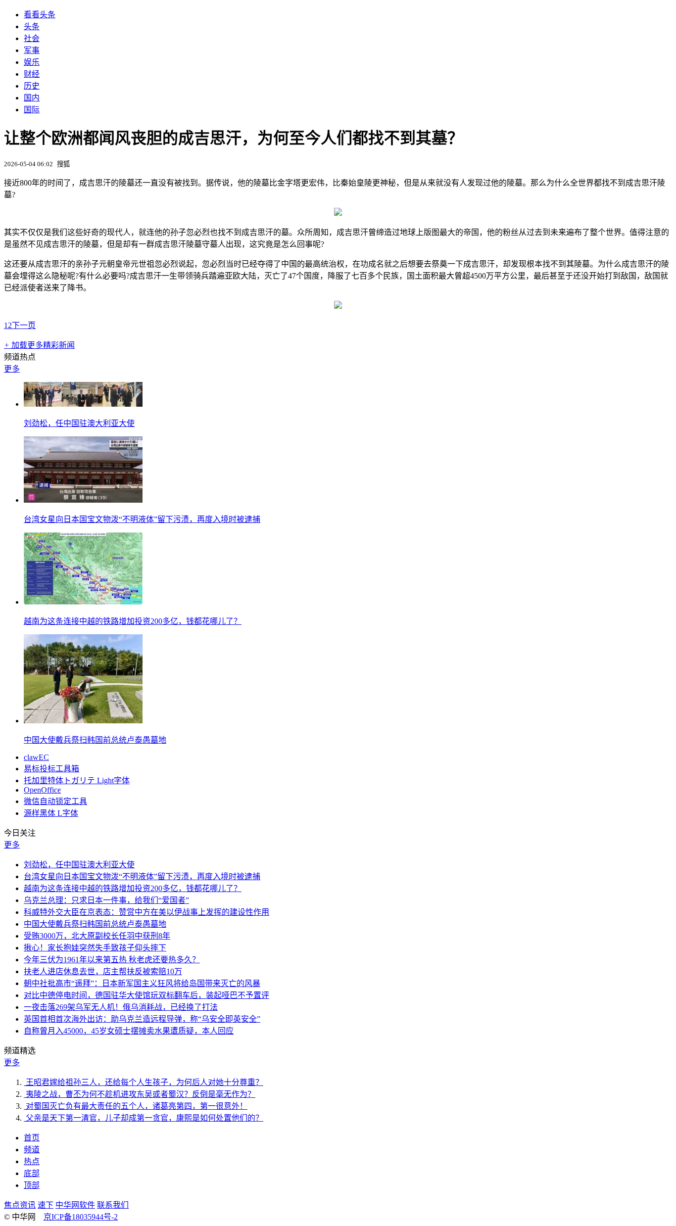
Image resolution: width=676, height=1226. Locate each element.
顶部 (32, 1185)
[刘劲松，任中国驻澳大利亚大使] (83, 404)
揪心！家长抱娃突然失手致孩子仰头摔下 (95, 947)
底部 (32, 1173)
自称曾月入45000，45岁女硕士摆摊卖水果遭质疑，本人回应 (129, 1031)
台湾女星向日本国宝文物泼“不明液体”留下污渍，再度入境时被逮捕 (142, 519)
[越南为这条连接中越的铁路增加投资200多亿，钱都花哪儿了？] (83, 602)
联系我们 (113, 1205)
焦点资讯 (20, 1205)
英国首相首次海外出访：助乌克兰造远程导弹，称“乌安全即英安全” (142, 1019)
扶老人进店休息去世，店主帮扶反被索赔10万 (103, 971)
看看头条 (39, 14)
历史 (32, 86)
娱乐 (32, 62)
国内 (32, 98)
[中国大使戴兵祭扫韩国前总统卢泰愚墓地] (83, 720)
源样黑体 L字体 (51, 813)
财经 (32, 74)
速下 (45, 1205)
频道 (32, 1149)
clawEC (36, 757)
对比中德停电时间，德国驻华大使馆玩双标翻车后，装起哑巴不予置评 (146, 995)
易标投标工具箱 (51, 768)
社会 (32, 38)
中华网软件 (75, 1205)
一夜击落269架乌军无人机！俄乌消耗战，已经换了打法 (121, 1007)
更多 (12, 369)
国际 (32, 109)
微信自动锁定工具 (55, 801)
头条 (32, 26)
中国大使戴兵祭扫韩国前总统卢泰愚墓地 (95, 740)
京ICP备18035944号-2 (81, 1217)
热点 (32, 1161)
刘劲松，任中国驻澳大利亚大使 (79, 423)
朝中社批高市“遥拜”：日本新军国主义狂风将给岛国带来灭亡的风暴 (142, 983)
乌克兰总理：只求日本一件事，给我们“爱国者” (106, 900)
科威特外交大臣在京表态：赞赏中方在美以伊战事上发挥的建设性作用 (146, 912)
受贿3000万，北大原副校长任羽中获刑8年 (97, 936)
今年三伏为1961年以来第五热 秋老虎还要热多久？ (112, 959)
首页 (32, 1137)
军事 (32, 50)
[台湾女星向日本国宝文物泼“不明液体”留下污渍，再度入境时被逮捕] (83, 500)
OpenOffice (42, 790)
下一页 (24, 325)
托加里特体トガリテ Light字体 (77, 780)
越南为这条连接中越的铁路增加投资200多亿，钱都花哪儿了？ (132, 621)
